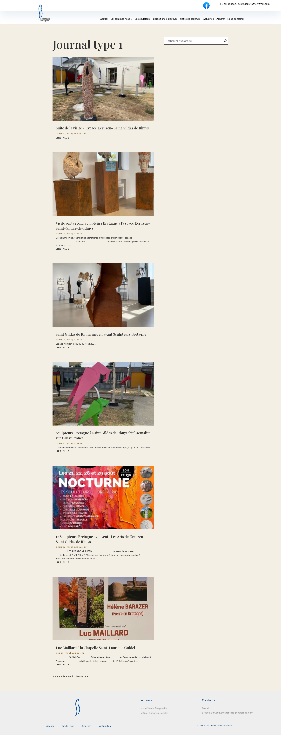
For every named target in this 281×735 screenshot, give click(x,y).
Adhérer (220, 18)
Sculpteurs (68, 726)
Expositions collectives (165, 18)
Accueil (104, 18)
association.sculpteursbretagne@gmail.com (247, 3)
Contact (86, 726)
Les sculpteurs (143, 18)
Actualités (105, 726)
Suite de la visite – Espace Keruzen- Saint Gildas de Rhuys (102, 128)
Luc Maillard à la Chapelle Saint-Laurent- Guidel (95, 647)
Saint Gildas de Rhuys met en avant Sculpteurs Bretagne (101, 334)
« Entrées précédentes (70, 676)
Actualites (208, 18)
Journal (79, 233)
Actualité (80, 133)
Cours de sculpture (190, 18)
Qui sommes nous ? (121, 18)
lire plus (62, 137)
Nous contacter (235, 18)
